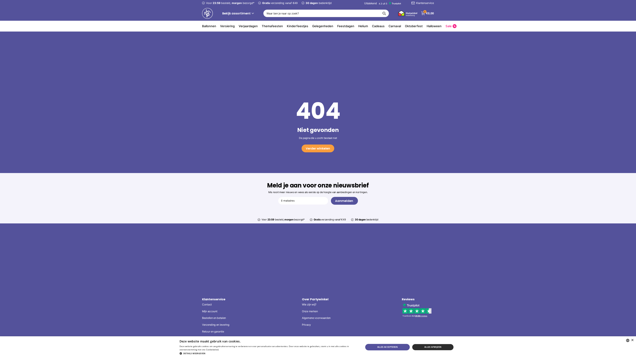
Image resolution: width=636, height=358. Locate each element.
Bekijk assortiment (236, 13)
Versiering (227, 26)
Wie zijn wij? (309, 304)
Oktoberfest (414, 26)
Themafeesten (272, 26)
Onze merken (310, 311)
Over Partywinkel (315, 299)
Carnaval (395, 26)
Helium (363, 26)
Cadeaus (378, 26)
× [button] (632, 340)
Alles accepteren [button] (387, 347)
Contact (207, 304)
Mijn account (209, 311)
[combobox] (627, 340)
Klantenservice (213, 299)
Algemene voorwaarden (316, 318)
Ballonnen (209, 26)
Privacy (306, 324)
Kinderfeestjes (297, 26)
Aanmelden (344, 201)
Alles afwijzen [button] (433, 347)
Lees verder (225, 349)
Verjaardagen (248, 26)
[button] (269, 353)
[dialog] (318, 347)
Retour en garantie (213, 331)
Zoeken (384, 13)
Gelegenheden (322, 26)
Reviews (408, 299)
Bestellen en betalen (214, 318)
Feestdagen (345, 26)
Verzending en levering (215, 324)
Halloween (434, 26)
